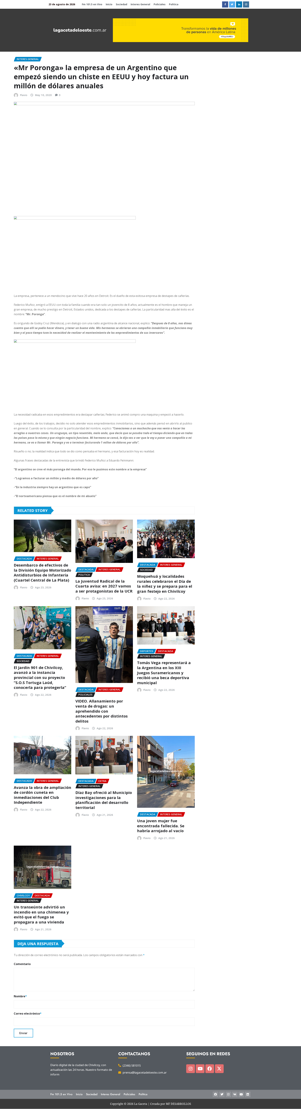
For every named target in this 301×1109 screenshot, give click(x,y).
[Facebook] (209, 1068)
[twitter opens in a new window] (232, 4)
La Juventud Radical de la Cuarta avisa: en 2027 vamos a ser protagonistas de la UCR (104, 586)
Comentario (22, 964)
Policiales (159, 4)
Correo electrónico (27, 1013)
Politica (173, 4)
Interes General (140, 4)
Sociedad (121, 4)
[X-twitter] (219, 1068)
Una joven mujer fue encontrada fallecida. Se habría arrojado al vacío (160, 825)
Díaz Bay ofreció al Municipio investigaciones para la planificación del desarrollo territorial (103, 800)
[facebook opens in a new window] (225, 4)
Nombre (20, 996)
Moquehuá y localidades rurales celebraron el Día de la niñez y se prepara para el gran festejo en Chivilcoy (164, 584)
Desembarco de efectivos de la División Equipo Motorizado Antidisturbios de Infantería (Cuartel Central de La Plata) (42, 572)
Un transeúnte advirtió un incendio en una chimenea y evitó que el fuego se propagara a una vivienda (41, 914)
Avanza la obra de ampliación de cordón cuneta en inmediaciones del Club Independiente (42, 795)
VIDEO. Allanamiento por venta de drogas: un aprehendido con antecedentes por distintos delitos (101, 710)
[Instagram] (190, 1068)
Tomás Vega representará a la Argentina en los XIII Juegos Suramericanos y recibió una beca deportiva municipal (164, 672)
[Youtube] (200, 1068)
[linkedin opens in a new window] (239, 4)
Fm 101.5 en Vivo (92, 4)
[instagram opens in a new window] (246, 4)
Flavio (23, 95)
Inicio (109, 4)
